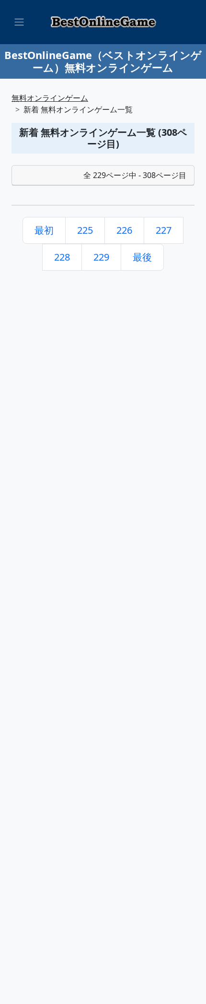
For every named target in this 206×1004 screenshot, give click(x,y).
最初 (44, 230)
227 (164, 230)
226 (124, 230)
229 (101, 257)
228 (62, 257)
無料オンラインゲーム (49, 98)
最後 (142, 257)
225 (85, 230)
